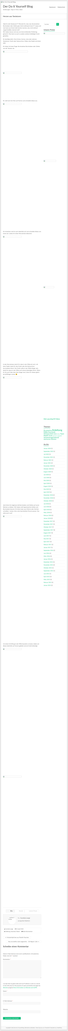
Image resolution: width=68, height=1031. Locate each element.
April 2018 (47, 509)
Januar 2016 (47, 559)
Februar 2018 (47, 515)
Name (5, 991)
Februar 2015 (47, 582)
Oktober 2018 (48, 501)
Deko (46, 432)
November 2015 (48, 565)
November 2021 (48, 457)
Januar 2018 (47, 518)
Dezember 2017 (48, 521)
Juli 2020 (46, 474)
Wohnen (53, 439)
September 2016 (48, 550)
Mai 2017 (46, 538)
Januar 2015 (47, 585)
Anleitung (7, 931)
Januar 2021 (47, 463)
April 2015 (47, 576)
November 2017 (48, 524)
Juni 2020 (46, 477)
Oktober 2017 (48, 527)
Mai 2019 (46, 489)
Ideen (55, 434)
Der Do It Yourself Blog (18, 6)
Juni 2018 (46, 506)
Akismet (5, 987)
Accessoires (48, 430)
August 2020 (47, 471)
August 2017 (47, 533)
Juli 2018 (46, 503)
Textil (50, 435)
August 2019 (47, 486)
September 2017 (48, 530)
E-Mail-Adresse (8, 1001)
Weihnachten (47, 439)
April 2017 (47, 541)
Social (20, 911)
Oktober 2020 (48, 469)
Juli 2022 (46, 454)
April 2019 (47, 492)
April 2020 (47, 483)
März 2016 (47, 556)
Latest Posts (32, 911)
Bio (11, 911)
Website (5, 1009)
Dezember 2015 (48, 562)
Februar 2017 (47, 544)
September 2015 (48, 570)
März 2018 (47, 512)
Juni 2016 (46, 553)
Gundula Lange (9, 929)
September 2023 (48, 451)
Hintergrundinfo (48, 434)
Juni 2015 (46, 573)
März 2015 (47, 579)
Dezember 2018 (48, 495)
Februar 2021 (47, 460)
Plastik (18, 931)
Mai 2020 (46, 480)
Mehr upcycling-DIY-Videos (52, 419)
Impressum (52, 7)
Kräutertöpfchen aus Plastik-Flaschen (17, 937)
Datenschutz (61, 7)
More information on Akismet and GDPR (25, 987)
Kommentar (7, 959)
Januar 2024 (47, 448)
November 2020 (48, 466)
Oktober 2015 (48, 568)
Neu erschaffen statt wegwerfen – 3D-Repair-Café (23, 941)
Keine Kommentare (27, 931)
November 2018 (48, 498)
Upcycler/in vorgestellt (57, 435)
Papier (62, 434)
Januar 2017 (47, 547)
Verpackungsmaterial (51, 437)
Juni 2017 (46, 536)
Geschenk (13, 931)
